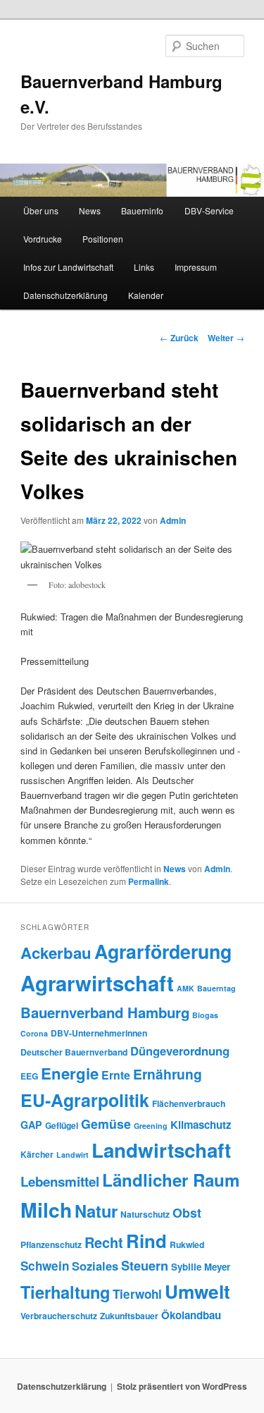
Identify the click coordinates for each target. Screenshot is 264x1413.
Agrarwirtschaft (97, 983)
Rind (146, 1241)
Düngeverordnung (180, 1050)
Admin (173, 520)
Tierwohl (137, 1293)
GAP (31, 1125)
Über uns (40, 210)
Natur (96, 1211)
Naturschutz (145, 1214)
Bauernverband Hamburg (104, 1012)
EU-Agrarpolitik (84, 1100)
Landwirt (72, 1154)
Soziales (95, 1265)
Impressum (196, 267)
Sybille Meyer (200, 1266)
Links (144, 267)
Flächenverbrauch (188, 1103)
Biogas (205, 1015)
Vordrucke (42, 239)
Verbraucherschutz (58, 1315)
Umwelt (197, 1291)
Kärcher (37, 1154)
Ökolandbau (191, 1315)
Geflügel (61, 1125)
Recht (103, 1242)
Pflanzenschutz (51, 1244)
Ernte (115, 1075)
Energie (70, 1073)
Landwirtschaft (161, 1150)
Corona (34, 1033)
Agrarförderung (163, 951)
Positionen (102, 239)
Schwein (44, 1265)
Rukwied (187, 1244)
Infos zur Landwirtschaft (68, 267)
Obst (186, 1212)
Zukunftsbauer (129, 1315)
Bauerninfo (142, 210)
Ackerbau (56, 952)
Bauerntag (216, 988)
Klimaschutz (201, 1124)
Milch (46, 1209)
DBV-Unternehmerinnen (99, 1033)
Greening (151, 1125)
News (90, 210)
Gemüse (106, 1123)
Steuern (144, 1265)
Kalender (145, 295)
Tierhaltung (65, 1292)
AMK (185, 988)
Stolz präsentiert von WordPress (182, 1386)
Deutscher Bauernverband (73, 1052)
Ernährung (167, 1074)
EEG (29, 1076)
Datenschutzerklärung (65, 295)
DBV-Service (209, 210)
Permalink (148, 881)
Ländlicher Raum (170, 1180)
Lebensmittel (59, 1181)
